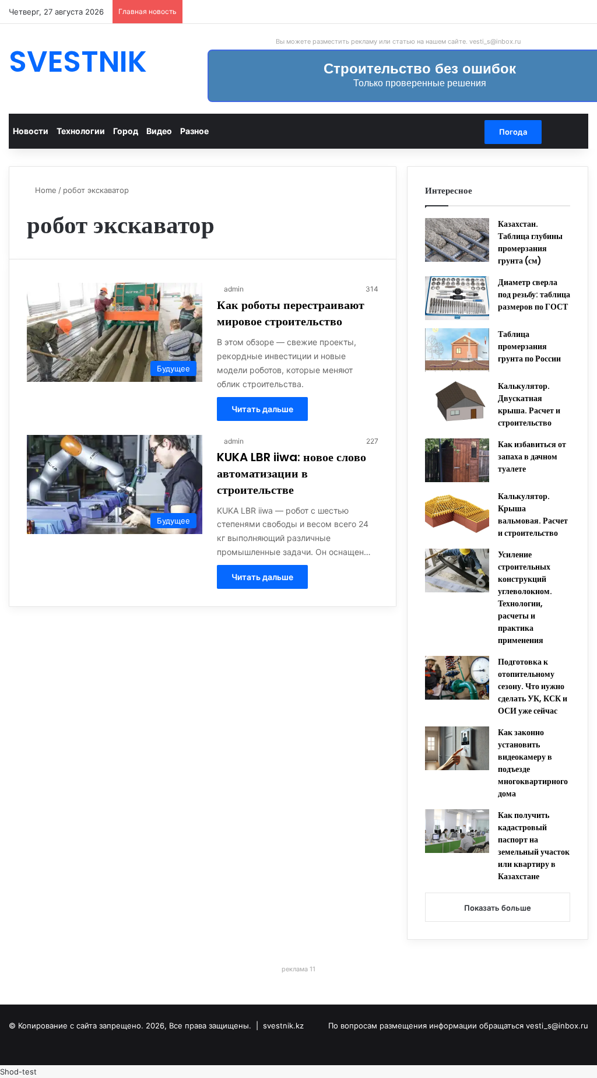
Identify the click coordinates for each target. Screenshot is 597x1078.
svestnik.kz (283, 1025)
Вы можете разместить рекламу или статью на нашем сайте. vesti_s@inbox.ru (398, 41)
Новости (30, 131)
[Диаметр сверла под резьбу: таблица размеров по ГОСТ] (457, 298)
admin (234, 289)
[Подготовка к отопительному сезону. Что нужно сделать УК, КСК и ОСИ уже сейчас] (457, 678)
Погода (513, 131)
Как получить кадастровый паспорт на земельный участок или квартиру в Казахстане (534, 845)
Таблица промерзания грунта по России (529, 346)
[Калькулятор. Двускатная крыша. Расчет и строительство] (457, 402)
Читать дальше (262, 409)
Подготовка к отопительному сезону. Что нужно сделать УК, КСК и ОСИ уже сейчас (532, 686)
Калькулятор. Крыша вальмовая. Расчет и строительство (533, 514)
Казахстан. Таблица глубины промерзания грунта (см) (530, 242)
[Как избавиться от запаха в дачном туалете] (457, 460)
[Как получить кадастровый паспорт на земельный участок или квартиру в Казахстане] (457, 831)
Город (125, 131)
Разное (194, 131)
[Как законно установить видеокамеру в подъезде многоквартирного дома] (457, 748)
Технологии (81, 131)
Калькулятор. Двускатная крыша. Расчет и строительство (529, 404)
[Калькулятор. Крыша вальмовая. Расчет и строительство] (457, 512)
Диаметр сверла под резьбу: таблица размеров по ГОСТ (534, 294)
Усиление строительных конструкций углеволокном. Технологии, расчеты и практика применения (525, 597)
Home (45, 190)
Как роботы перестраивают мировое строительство (290, 313)
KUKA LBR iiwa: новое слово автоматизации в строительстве (291, 473)
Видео (159, 131)
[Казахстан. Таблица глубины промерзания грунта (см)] (457, 240)
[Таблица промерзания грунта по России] (457, 350)
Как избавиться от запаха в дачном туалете (532, 456)
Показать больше (497, 907)
